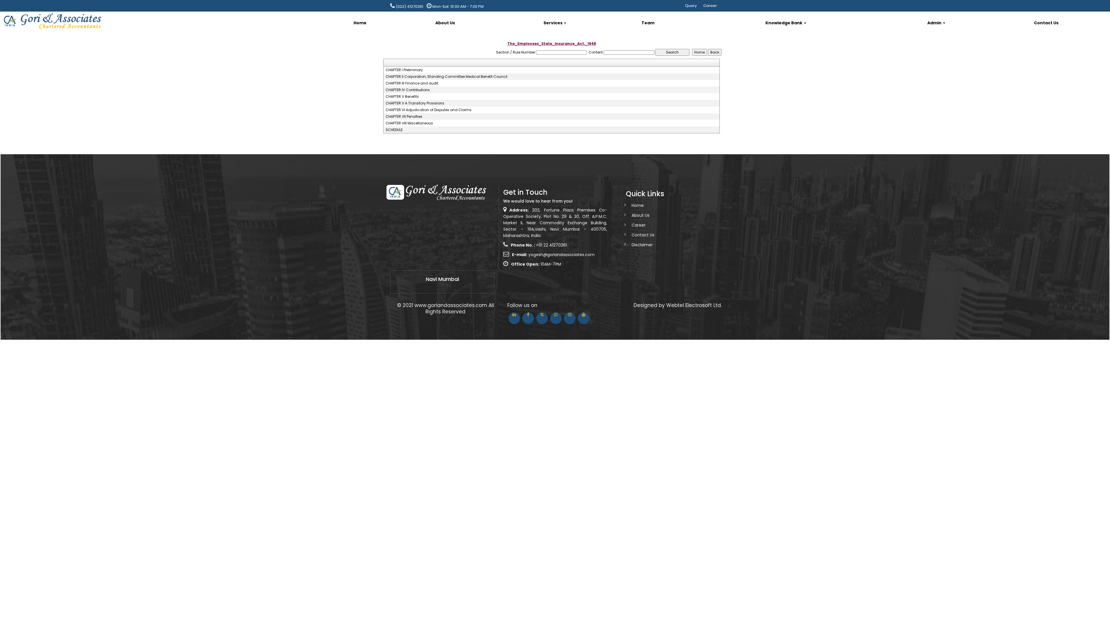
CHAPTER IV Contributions (408, 90)
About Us (445, 23)
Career (710, 5)
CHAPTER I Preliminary (404, 70)
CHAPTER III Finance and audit (412, 83)
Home (360, 23)
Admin (934, 23)
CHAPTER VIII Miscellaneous (409, 123)
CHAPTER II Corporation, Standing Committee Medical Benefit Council (446, 76)
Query (691, 5)
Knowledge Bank (784, 23)
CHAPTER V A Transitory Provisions (415, 103)
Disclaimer (642, 245)
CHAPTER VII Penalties (404, 116)
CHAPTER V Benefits (402, 96)
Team (647, 23)
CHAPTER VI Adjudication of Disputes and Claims (428, 110)
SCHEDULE (394, 130)
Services (553, 23)
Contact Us (1046, 23)
